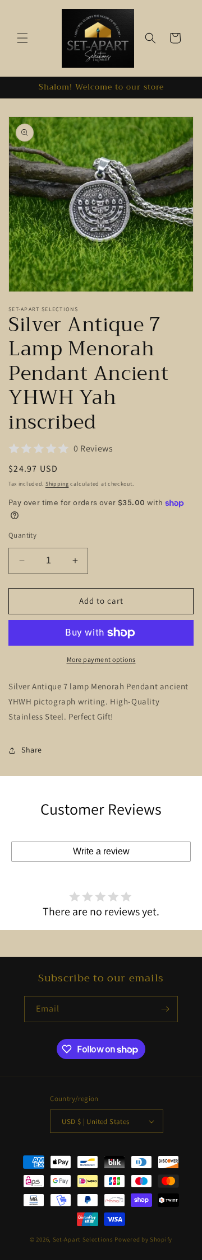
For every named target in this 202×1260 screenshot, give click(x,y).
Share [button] (31, 750)
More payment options (101, 659)
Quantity (22, 535)
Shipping (57, 483)
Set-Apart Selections (83, 1239)
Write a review (101, 851)
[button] (22, 38)
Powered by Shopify (143, 1239)
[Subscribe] (165, 1009)
